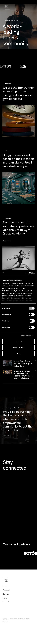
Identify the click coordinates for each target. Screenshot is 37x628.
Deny (18, 354)
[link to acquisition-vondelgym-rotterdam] (35, 361)
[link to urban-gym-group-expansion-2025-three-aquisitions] (35, 370)
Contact (6, 602)
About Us (6, 590)
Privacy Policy (6, 621)
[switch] (32, 314)
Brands (5, 586)
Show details (26, 335)
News (5, 598)
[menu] (33, 6)
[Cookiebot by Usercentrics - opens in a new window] (26, 273)
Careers (6, 594)
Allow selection (18, 348)
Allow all (18, 342)
